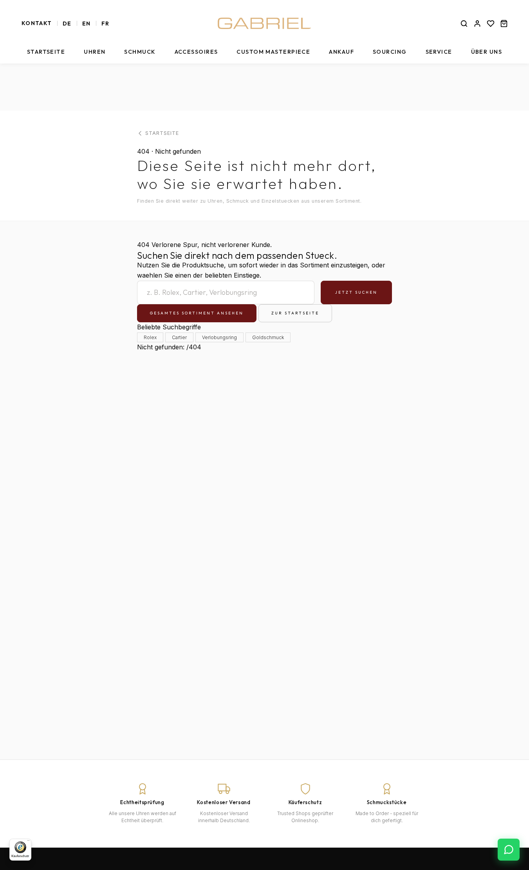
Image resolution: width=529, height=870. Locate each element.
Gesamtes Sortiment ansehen (197, 313)
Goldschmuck (268, 337)
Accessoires (196, 51)
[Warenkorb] (503, 23)
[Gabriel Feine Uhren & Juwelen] (265, 23)
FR (105, 23)
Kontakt (37, 23)
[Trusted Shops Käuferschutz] (20, 850)
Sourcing (390, 51)
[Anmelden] (477, 23)
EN (86, 23)
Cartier (179, 337)
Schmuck (139, 51)
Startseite (46, 51)
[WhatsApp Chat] (509, 850)
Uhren (94, 51)
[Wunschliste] (490, 23)
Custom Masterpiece (273, 51)
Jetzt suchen (356, 292)
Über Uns (486, 51)
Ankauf (341, 51)
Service (439, 51)
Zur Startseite (295, 313)
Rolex (150, 337)
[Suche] (464, 23)
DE (67, 23)
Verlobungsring (219, 337)
